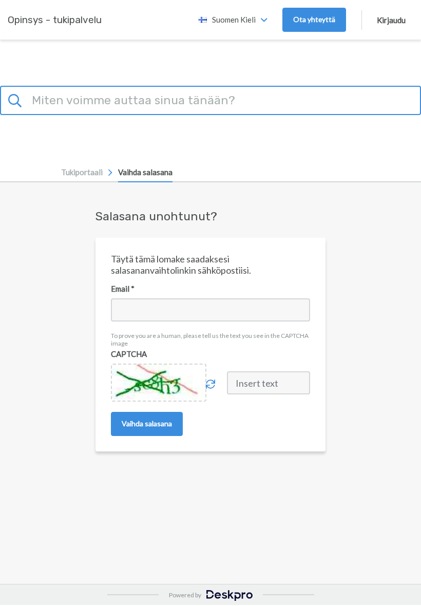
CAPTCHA (129, 353)
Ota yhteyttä (314, 19)
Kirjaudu (391, 20)
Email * (123, 288)
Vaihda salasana (145, 172)
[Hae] (16, 99)
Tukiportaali (82, 172)
